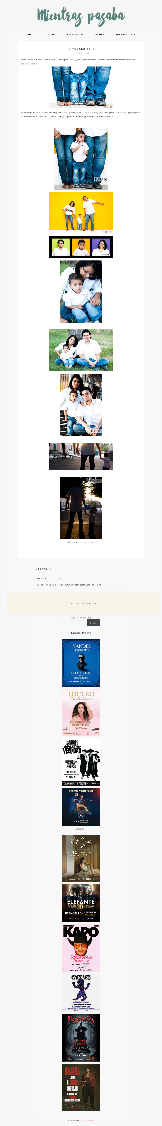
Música (100, 34)
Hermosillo (75, 34)
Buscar (93, 623)
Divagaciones (125, 34)
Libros (51, 34)
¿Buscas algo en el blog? (81, 617)
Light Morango (87, 1121)
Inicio (31, 34)
